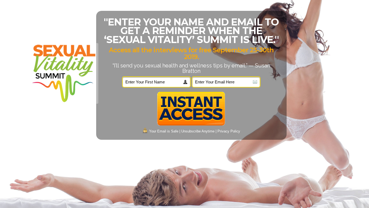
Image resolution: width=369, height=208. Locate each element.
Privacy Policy (228, 131)
